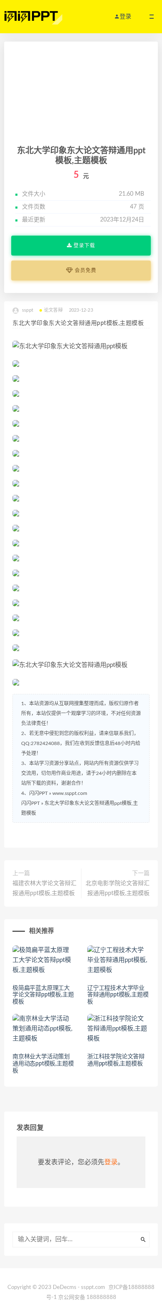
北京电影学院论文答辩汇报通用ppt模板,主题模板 (118, 888)
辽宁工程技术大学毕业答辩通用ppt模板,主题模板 (117, 995)
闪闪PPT (30, 803)
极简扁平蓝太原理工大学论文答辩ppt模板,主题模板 (43, 995)
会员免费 (84, 270)
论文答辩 (53, 310)
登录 (111, 1162)
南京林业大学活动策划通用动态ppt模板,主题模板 (43, 1064)
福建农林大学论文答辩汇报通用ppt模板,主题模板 (44, 888)
